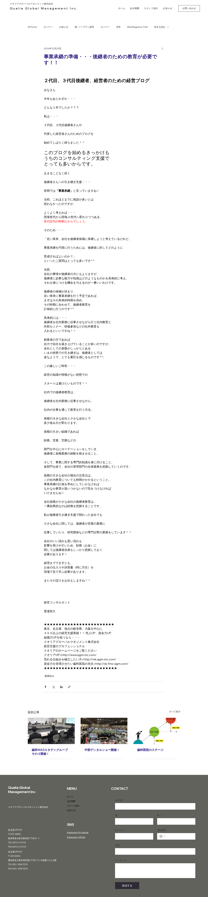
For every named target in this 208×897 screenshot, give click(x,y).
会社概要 (71, 801)
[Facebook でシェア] (45, 686)
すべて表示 (174, 711)
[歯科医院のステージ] (156, 731)
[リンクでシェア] (69, 686)
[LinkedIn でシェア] (61, 686)
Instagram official (76, 837)
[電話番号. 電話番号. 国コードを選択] (162, 836)
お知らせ (63, 26)
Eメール (120, 830)
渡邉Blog (49, 675)
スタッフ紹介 (73, 805)
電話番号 (161, 830)
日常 (118, 26)
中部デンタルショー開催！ (102, 750)
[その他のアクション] (162, 49)
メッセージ (120, 860)
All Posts (32, 26)
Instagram (72, 832)
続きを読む (160, 26)
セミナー (48, 26)
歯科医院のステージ (150, 750)
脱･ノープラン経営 (84, 26)
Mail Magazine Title (137, 26)
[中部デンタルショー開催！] (104, 731)
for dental (83, 832)
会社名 (119, 800)
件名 (117, 845)
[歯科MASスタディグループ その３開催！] (51, 731)
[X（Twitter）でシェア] (53, 686)
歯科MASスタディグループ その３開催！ (50, 752)
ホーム (70, 796)
